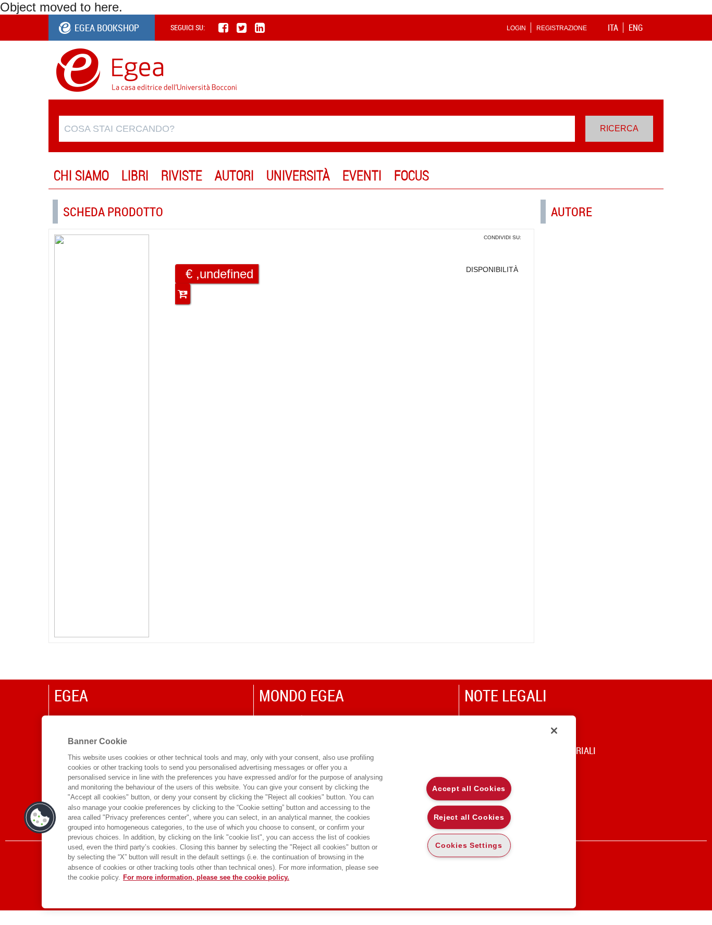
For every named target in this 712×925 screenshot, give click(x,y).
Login (516, 28)
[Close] (554, 730)
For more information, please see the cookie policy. (206, 877)
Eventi (362, 175)
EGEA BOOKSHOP (107, 27)
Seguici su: (187, 27)
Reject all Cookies (469, 816)
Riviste (181, 175)
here (106, 7)
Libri (135, 175)
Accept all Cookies (469, 788)
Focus (411, 175)
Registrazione (561, 28)
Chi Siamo (81, 175)
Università (298, 175)
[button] (40, 817)
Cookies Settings (468, 845)
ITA (613, 27)
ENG (636, 27)
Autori (234, 175)
